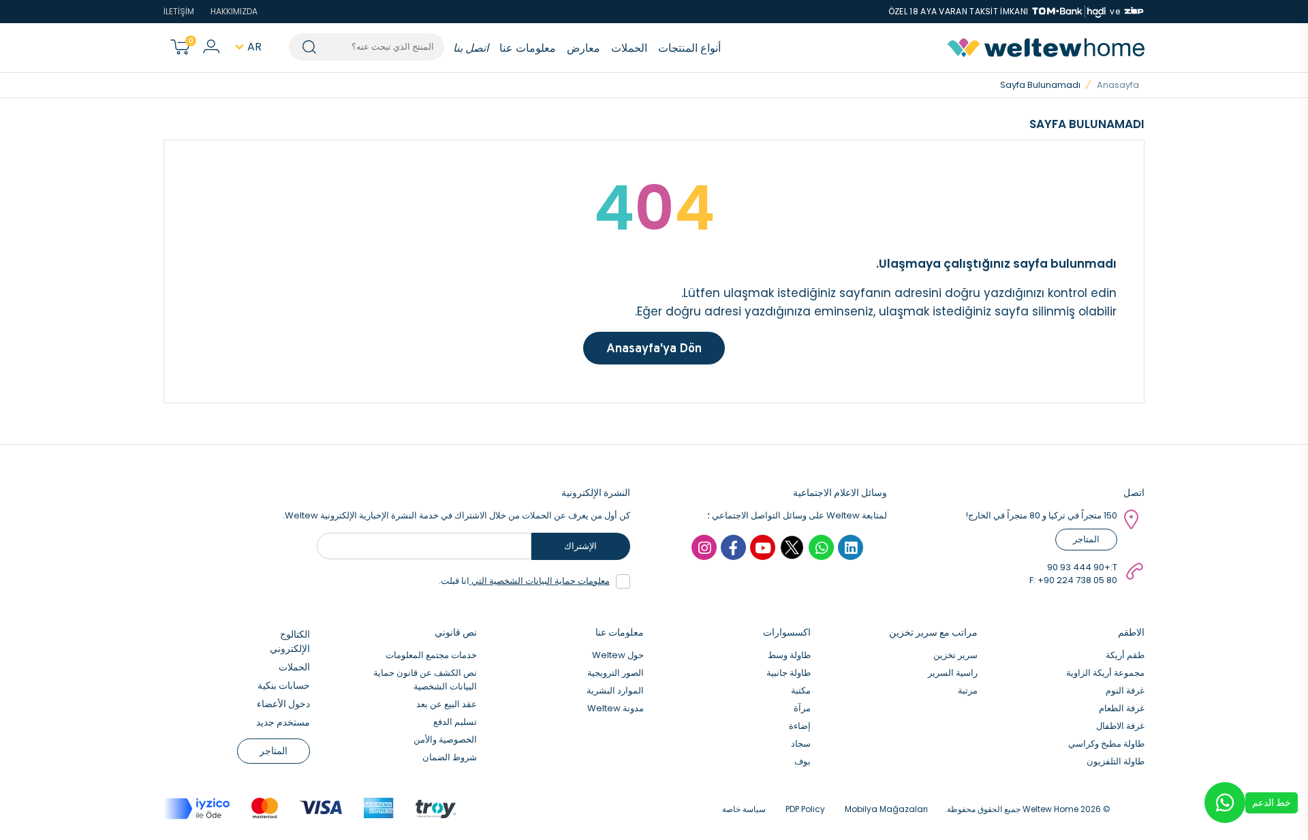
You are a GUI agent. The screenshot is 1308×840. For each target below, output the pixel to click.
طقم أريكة (1125, 655)
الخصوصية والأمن (445, 739)
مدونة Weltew (615, 708)
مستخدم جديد (283, 722)
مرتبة (968, 690)
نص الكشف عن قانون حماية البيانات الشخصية (425, 679)
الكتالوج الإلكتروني (290, 641)
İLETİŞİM (179, 11)
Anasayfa (1118, 84)
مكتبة (801, 690)
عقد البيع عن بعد (446, 704)
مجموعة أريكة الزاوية (1105, 672)
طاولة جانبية (788, 672)
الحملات (629, 48)
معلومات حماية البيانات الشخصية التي (539, 580)
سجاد (801, 743)
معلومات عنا (527, 48)
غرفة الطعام (1121, 708)
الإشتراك (580, 546)
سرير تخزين (955, 655)
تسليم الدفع (455, 721)
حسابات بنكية (284, 685)
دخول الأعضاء (283, 704)
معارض (583, 48)
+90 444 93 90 (1078, 567)
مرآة (802, 708)
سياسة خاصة (744, 809)
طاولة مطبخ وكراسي (1106, 743)
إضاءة (800, 725)
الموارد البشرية (615, 690)
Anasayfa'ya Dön (654, 348)
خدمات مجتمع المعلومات (431, 655)
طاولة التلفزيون (1115, 761)
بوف (802, 761)
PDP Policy (805, 809)
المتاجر (1086, 539)
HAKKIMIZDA (234, 11)
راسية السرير (953, 672)
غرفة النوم (1125, 690)
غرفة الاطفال (1120, 725)
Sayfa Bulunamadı (1040, 84)
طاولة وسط (789, 655)
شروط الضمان (449, 757)
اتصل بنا (470, 48)
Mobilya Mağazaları (886, 809)
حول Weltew (618, 655)
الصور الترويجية (615, 672)
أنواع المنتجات (689, 48)
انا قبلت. (524, 580)
